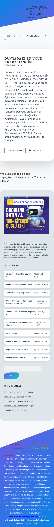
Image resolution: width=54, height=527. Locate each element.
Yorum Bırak (37, 150)
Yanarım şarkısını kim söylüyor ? (19, 275)
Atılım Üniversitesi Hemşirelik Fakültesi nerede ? (19, 302)
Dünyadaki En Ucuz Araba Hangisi (23, 60)
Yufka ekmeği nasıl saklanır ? (18, 341)
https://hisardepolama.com (15, 173)
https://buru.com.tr (38, 177)
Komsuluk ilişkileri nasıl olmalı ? (19, 285)
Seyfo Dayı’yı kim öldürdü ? (18, 349)
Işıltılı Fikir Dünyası (36, 11)
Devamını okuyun (17, 151)
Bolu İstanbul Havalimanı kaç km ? (20, 313)
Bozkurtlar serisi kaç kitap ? (18, 293)
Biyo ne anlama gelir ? (15, 357)
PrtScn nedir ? (12, 333)
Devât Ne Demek (11, 410)
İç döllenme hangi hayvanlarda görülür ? (19, 323)
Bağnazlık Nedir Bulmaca (14, 401)
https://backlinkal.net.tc (13, 177)
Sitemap (4, 180)
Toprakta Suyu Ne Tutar (14, 392)
